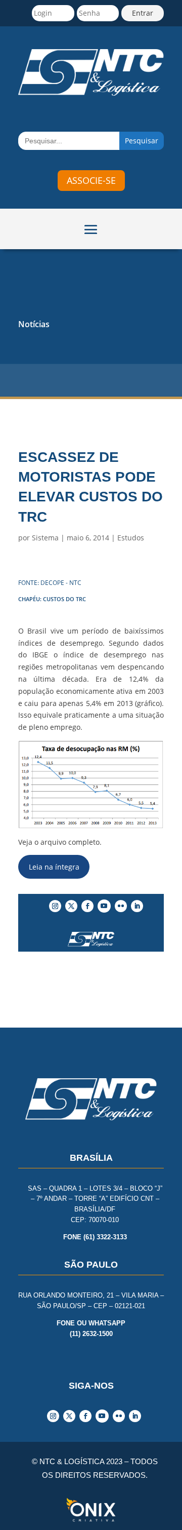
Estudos (130, 537)
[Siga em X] (71, 906)
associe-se (91, 180)
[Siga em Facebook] (87, 906)
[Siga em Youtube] (104, 906)
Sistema (45, 537)
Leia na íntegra (54, 867)
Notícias (34, 324)
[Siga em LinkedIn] (137, 906)
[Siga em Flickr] (121, 906)
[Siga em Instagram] (55, 906)
